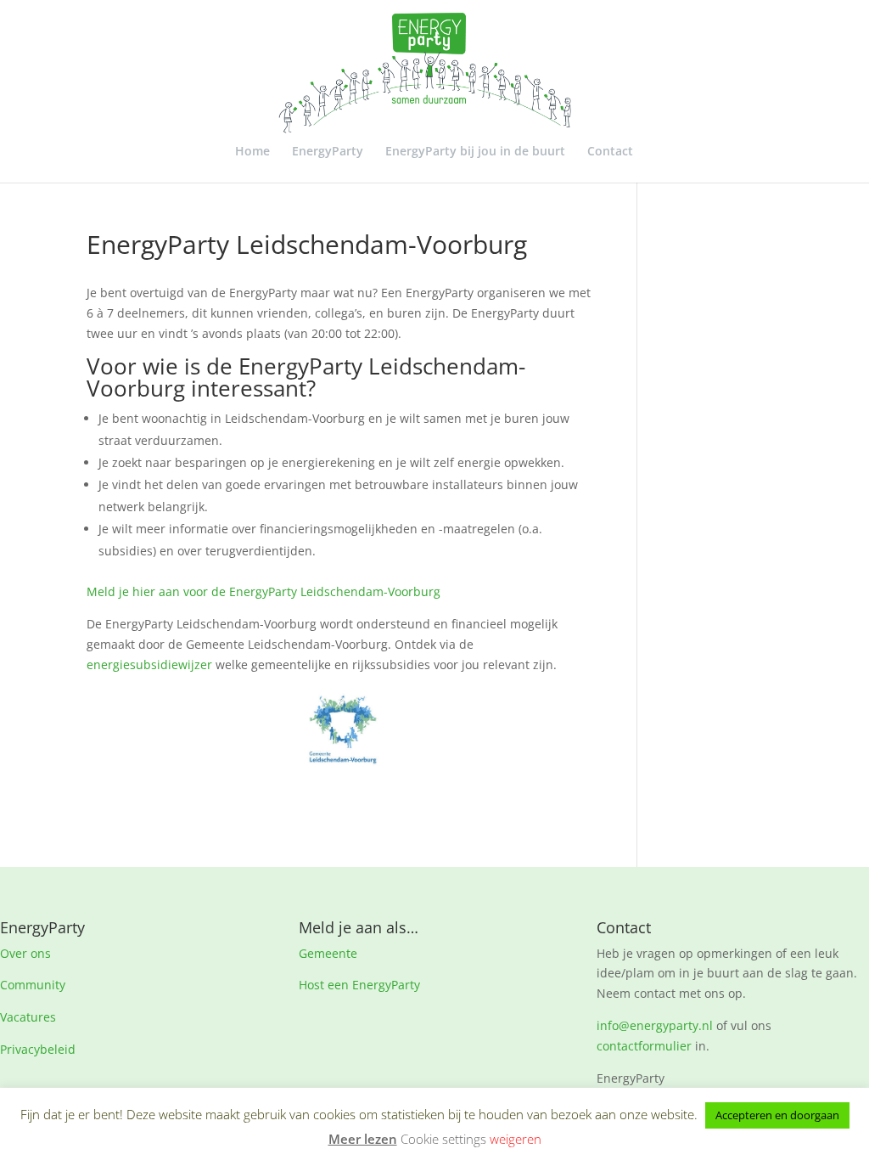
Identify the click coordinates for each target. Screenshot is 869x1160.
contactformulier (644, 1046)
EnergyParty (327, 152)
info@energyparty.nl (655, 1025)
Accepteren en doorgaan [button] (777, 1115)
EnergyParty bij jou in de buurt (475, 152)
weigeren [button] (515, 1138)
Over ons (25, 953)
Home (252, 152)
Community (32, 985)
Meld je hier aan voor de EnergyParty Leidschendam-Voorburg (263, 591)
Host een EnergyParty (359, 985)
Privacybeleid (38, 1049)
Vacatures (28, 1017)
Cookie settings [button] (443, 1138)
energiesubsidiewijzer (149, 664)
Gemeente (328, 953)
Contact (610, 152)
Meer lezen (362, 1138)
